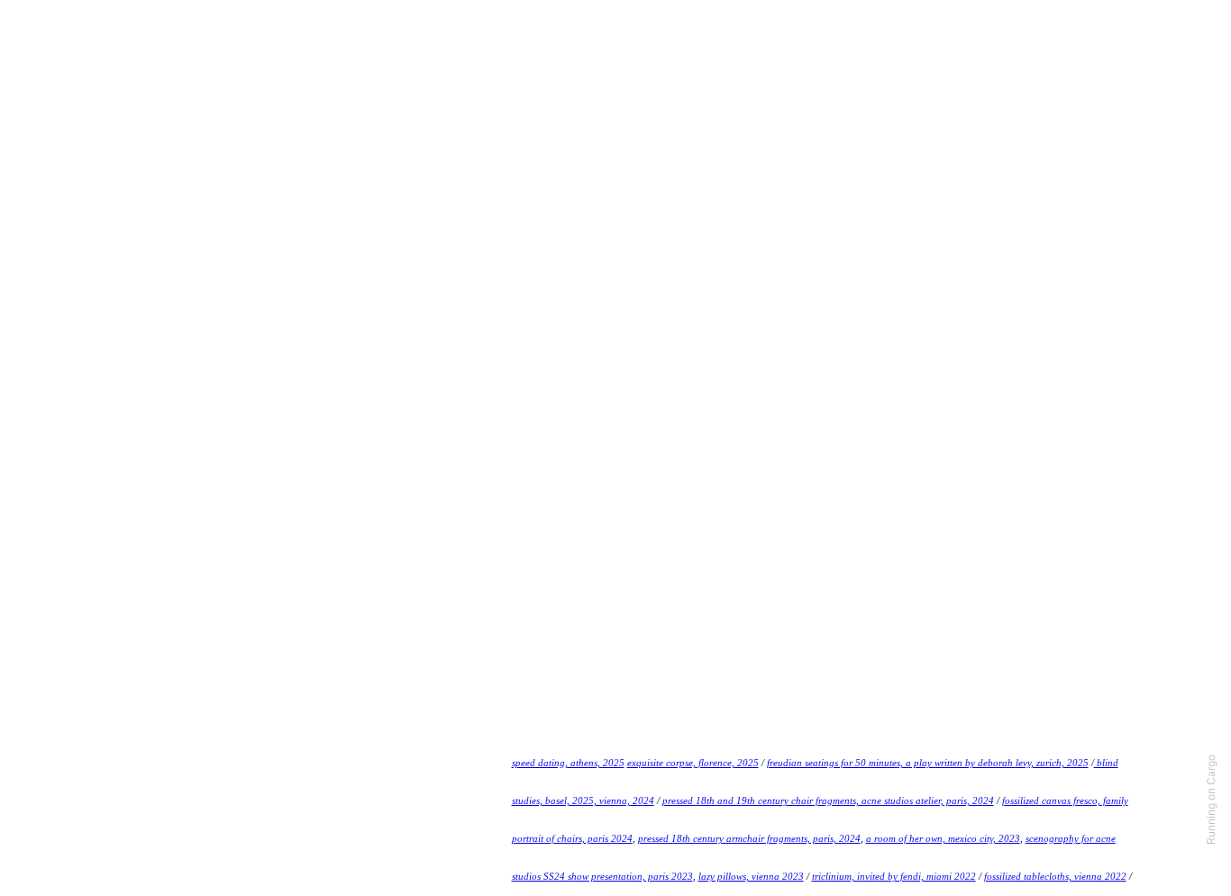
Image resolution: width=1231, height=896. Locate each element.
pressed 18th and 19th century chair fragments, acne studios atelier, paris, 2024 (828, 800)
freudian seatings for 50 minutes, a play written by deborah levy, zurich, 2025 (928, 762)
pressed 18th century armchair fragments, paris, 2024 (749, 838)
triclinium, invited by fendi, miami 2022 (894, 876)
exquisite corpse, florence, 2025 (693, 762)
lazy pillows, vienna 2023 (751, 876)
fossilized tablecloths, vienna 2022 (1055, 876)
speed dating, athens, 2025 (568, 762)
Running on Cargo (1210, 799)
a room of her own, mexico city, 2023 (943, 838)
